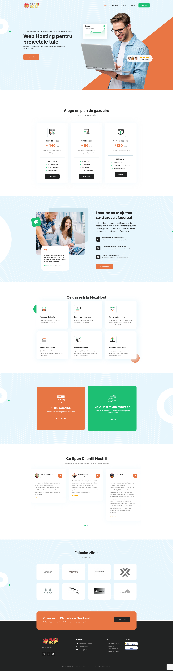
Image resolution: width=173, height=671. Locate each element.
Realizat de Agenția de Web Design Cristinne (99, 666)
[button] (85, 525)
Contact (132, 5)
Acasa (105, 5)
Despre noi (115, 5)
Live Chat (144, 5)
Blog (124, 5)
